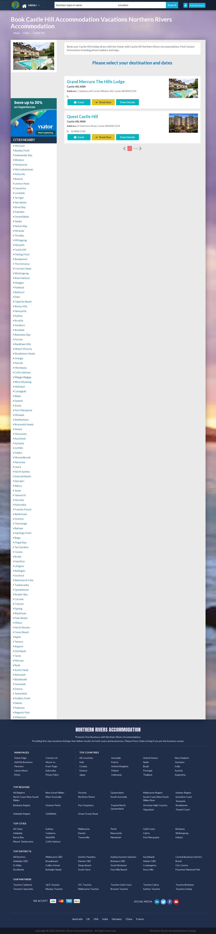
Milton (18, 622)
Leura (17, 466)
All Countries (86, 757)
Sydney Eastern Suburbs (123, 856)
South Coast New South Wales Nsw (156, 798)
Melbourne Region (153, 792)
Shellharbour (21, 419)
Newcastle (20, 311)
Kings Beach (84, 865)
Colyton (19, 603)
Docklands (18, 869)
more (136, 148)
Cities (26, 32)
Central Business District (189, 856)
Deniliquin (20, 651)
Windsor (19, 159)
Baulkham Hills (22, 344)
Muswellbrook (22, 457)
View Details (127, 102)
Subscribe (51, 770)
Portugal (147, 770)
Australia (116, 757)
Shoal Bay (20, 207)
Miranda (19, 230)
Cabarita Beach (23, 301)
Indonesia (116, 774)
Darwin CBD (84, 861)
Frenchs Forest (22, 509)
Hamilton (19, 561)
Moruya (18, 660)
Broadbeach (52, 861)
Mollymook (20, 164)
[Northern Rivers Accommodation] (29, 6)
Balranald (19, 674)
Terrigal (18, 197)
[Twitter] (164, 901)
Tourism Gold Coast (121, 884)
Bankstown (20, 514)
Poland (114, 770)
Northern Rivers (86, 796)
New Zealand (182, 757)
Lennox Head (21, 183)
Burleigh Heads (54, 869)
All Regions (19, 792)
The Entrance (22, 263)
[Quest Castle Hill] (183, 122)
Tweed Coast (183, 809)
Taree (17, 655)
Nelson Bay (20, 226)
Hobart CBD (149, 861)
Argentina (180, 774)
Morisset (19, 145)
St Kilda (17, 865)
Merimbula (20, 367)
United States (150, 757)
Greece (83, 770)
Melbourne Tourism (88, 888)
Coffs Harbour (22, 372)
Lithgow (19, 566)
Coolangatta (149, 865)
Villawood (20, 717)
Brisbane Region (21, 805)
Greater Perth (53, 805)
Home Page (20, 757)
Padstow (19, 707)
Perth (114, 828)
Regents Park (22, 712)
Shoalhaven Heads (24, 353)
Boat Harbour (22, 277)
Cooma (18, 551)
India (177, 766)
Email (80, 102)
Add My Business (23, 762)
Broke (17, 556)
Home (16, 32)
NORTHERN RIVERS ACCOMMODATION (108, 729)
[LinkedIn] (157, 901)
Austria (179, 770)
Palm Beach (21, 617)
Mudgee (19, 282)
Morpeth (19, 244)
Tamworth (20, 495)
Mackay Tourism (54, 888)
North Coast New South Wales (26, 798)
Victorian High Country (155, 805)
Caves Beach (21, 632)
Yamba (18, 221)
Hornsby (19, 499)
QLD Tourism (53, 884)
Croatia (83, 766)
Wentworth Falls (23, 580)
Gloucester (20, 433)
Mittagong (20, 240)
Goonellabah (21, 216)
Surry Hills (148, 869)
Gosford (19, 575)
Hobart (179, 837)
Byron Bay (18, 837)
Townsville (83, 837)
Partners (19, 766)
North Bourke (22, 627)
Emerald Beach (22, 476)
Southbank (149, 856)
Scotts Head (21, 669)
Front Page (51, 766)
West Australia (53, 796)
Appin (17, 636)
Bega (17, 537)
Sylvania (19, 443)
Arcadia (18, 320)
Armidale (19, 329)
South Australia (119, 796)
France (114, 762)
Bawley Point (22, 150)
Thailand (147, 774)
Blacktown (20, 613)
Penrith (18, 362)
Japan (82, 774)
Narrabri (19, 481)
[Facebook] (170, 901)
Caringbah (20, 391)
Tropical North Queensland (118, 807)
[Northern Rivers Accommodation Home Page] (185, 5)
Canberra (50, 833)
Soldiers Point (22, 698)
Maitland (19, 386)
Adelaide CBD (20, 861)
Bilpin (17, 396)
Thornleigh (20, 523)
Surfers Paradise (87, 856)
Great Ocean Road (88, 813)
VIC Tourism (84, 884)
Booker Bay (21, 594)
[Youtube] (176, 901)
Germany (179, 762)
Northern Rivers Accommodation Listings (173, 930)
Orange (18, 358)
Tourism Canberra (22, 884)
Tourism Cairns (151, 884)
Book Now (105, 102)
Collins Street (53, 865)
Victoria (82, 792)
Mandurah (116, 837)
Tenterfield (20, 693)
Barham (18, 528)
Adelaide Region (21, 813)
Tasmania (180, 801)
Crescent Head (22, 268)
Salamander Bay (23, 155)
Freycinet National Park (188, 869)
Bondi (179, 861)
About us (50, 762)
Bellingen (19, 570)
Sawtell (18, 400)
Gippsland (148, 809)
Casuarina (20, 188)
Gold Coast (149, 828)
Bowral (18, 178)
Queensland (117, 792)
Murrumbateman (23, 169)
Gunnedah (20, 684)
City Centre (182, 865)
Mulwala (19, 414)
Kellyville (19, 174)
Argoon (18, 646)
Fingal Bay (20, 542)
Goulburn (19, 325)
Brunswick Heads (24, 424)
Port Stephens (86, 805)
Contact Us (52, 757)
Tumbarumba (21, 584)
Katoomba (20, 504)
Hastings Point (22, 532)
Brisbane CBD (118, 861)
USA (96, 919)
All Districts (19, 856)
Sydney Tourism (151, 888)
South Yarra (84, 869)
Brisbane (180, 828)
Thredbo (19, 235)
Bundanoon (20, 259)
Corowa (18, 599)
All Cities (18, 828)
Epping (18, 608)
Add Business (197, 5)
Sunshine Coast (184, 796)
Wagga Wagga (22, 377)
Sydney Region (183, 792)
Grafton (19, 518)
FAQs (17, 774)
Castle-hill (38, 32)
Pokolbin (19, 211)
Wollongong (21, 273)
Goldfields (51, 813)
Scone (17, 405)
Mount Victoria (23, 348)
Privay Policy (52, 774)
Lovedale (19, 192)
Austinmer (20, 438)
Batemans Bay (22, 334)
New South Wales (55, 792)
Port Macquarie (23, 410)
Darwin (82, 833)
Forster (18, 339)
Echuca (18, 688)
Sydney (18, 315)
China (129, 919)
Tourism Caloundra (23, 888)
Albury (18, 485)
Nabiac (18, 702)
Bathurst (19, 292)
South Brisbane (119, 865)
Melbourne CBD (54, 856)
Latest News (21, 770)
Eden (17, 296)
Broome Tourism (119, 888)
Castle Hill (20, 249)
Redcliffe (50, 837)
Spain (146, 762)
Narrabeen (20, 202)
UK (88, 919)
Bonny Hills (20, 306)
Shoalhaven (182, 805)
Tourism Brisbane (185, 884)
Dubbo (18, 452)
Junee (17, 490)
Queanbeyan (21, 589)
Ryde (17, 665)
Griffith (18, 447)
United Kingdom (119, 766)
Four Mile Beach (119, 869)
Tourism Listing (184, 888)
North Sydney (22, 471)
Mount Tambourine (23, 841)
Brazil (146, 766)
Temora (18, 641)
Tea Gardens (21, 547)
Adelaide (17, 833)
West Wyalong (22, 381)
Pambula (19, 287)
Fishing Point (22, 254)
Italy (81, 762)
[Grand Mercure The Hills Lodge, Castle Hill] (183, 87)
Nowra (18, 429)
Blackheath (20, 679)
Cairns (146, 833)
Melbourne (84, 828)
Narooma (19, 462)
